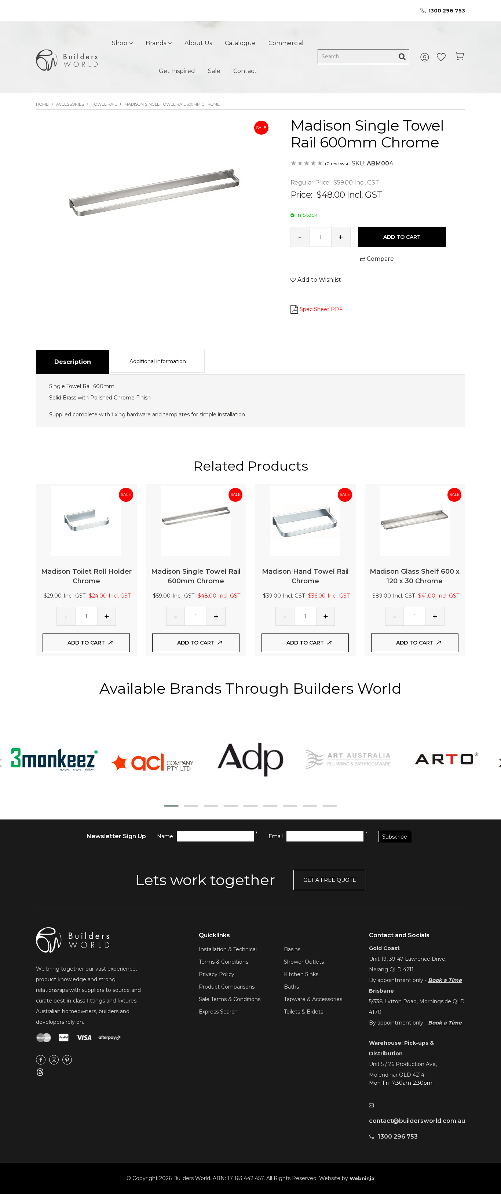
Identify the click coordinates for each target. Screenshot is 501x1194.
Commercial (286, 43)
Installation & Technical (228, 949)
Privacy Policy (216, 974)
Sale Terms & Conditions (229, 999)
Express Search (218, 1011)
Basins (292, 949)
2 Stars (300, 164)
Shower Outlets (304, 962)
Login (425, 57)
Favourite (441, 57)
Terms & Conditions (223, 962)
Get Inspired (177, 70)
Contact (245, 70)
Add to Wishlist (319, 279)
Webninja (362, 1178)
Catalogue (240, 43)
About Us (198, 43)
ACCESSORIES (70, 104)
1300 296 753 (446, 10)
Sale (214, 70)
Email (275, 836)
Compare (380, 258)
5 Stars (320, 164)
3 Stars (307, 164)
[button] (171, 805)
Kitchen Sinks (301, 974)
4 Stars (313, 164)
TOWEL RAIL (104, 104)
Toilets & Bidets (303, 1011)
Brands (156, 43)
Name (165, 836)
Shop (119, 43)
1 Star (293, 164)
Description (72, 361)
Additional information (157, 361)
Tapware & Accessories (313, 999)
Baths (291, 986)
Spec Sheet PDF (321, 309)
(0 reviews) (336, 163)
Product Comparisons (227, 986)
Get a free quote (329, 880)
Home (42, 104)
